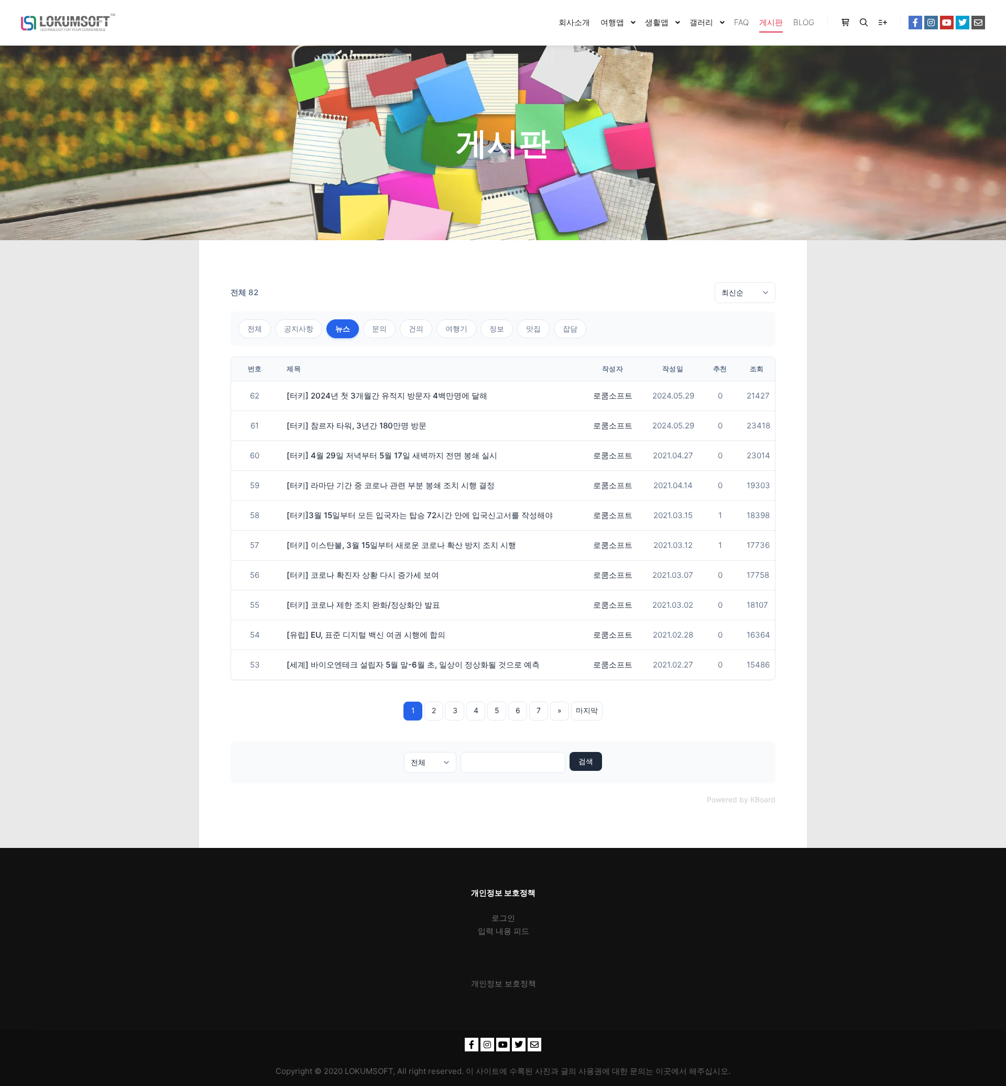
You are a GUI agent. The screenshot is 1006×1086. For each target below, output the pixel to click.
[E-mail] (978, 22)
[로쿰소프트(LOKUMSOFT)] (68, 22)
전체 (254, 328)
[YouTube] (947, 22)
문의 (379, 328)
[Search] (864, 22)
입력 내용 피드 (503, 931)
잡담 (570, 328)
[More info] (882, 22)
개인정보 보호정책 (503, 983)
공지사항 (298, 328)
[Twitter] (962, 22)
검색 (585, 761)
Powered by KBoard (741, 799)
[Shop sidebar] (845, 22)
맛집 (533, 328)
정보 (496, 328)
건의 (416, 328)
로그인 (503, 918)
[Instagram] (931, 22)
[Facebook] (915, 22)
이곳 (663, 1071)
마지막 (587, 710)
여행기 (456, 328)
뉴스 (342, 328)
